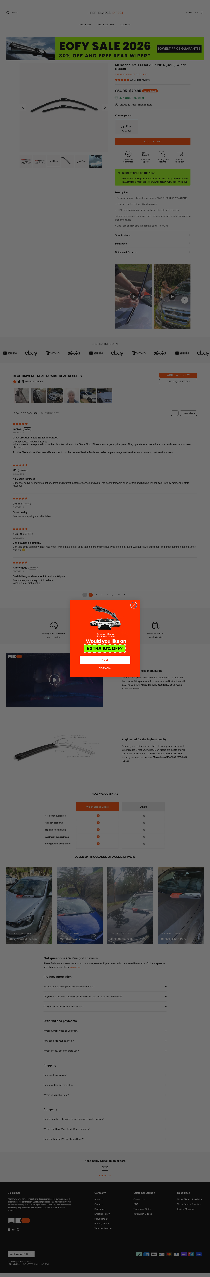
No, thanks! (105, 668)
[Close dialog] (134, 605)
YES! (105, 660)
